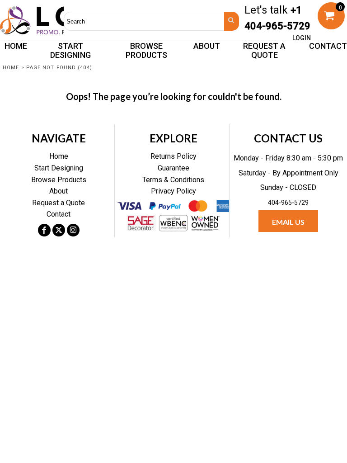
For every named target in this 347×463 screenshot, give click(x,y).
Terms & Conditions (173, 179)
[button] (147, 50)
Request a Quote (58, 202)
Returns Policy (173, 156)
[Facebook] (44, 230)
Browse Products (58, 179)
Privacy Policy (173, 191)
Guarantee (173, 168)
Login (301, 38)
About (58, 191)
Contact (58, 214)
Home (11, 68)
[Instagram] (73, 230)
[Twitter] (58, 230)
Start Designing (58, 168)
